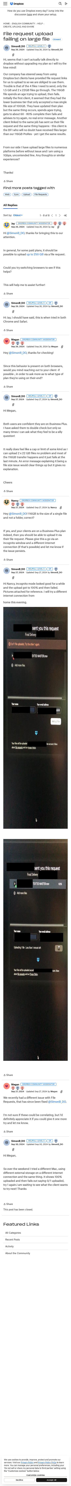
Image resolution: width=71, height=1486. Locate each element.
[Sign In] (66, 3)
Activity (9, 1246)
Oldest (17, 215)
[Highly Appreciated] (65, 223)
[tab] (10, 205)
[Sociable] (60, 223)
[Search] (60, 3)
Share (8, 181)
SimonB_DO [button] (18, 46)
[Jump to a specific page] (65, 215)
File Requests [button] (41, 194)
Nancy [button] (14, 500)
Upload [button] (26, 194)
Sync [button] (16, 194)
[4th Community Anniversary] (55, 223)
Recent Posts (12, 1239)
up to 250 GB (35, 254)
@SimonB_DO (15, 233)
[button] (6, 48)
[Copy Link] (13, 54)
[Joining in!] (50, 46)
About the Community (17, 1253)
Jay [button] (13, 223)
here (29, 14)
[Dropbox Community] (17, 3)
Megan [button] (15, 339)
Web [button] (7, 194)
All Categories (13, 1232)
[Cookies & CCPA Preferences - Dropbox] (35, 1470)
